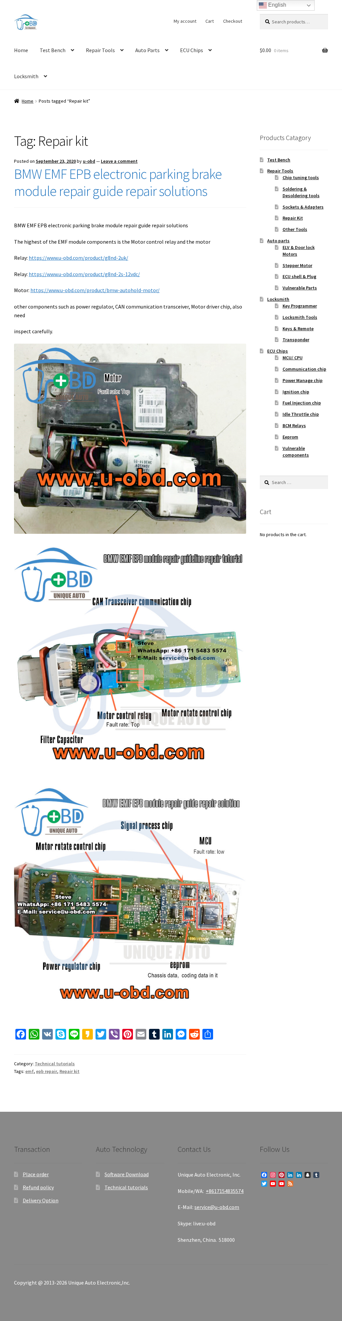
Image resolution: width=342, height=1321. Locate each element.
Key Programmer (300, 306)
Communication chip (304, 369)
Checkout (232, 21)
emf (29, 1071)
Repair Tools (100, 50)
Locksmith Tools (300, 317)
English (276, 5)
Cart (209, 21)
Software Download (127, 1174)
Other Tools (295, 229)
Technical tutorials (55, 1064)
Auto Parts (147, 50)
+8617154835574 (224, 1191)
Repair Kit (293, 218)
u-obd (89, 161)
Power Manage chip (303, 380)
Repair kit (69, 1071)
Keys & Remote (298, 329)
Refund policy (38, 1187)
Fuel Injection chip (302, 403)
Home (21, 50)
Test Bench (52, 50)
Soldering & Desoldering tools (301, 192)
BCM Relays (294, 426)
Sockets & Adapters (303, 207)
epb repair (46, 1071)
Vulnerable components (296, 451)
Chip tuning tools (301, 177)
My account (185, 21)
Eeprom (290, 437)
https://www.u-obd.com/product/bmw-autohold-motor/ (95, 290)
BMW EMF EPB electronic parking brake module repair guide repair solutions (118, 182)
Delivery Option (40, 1200)
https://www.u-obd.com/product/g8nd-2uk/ (78, 257)
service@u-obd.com (216, 1207)
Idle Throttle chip (301, 414)
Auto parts (278, 241)
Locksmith (26, 76)
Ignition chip (296, 392)
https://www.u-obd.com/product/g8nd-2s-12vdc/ (84, 274)
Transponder (296, 340)
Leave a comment (119, 161)
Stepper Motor (297, 265)
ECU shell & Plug (299, 276)
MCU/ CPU (293, 358)
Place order (36, 1174)
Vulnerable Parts (300, 288)
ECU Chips (191, 50)
